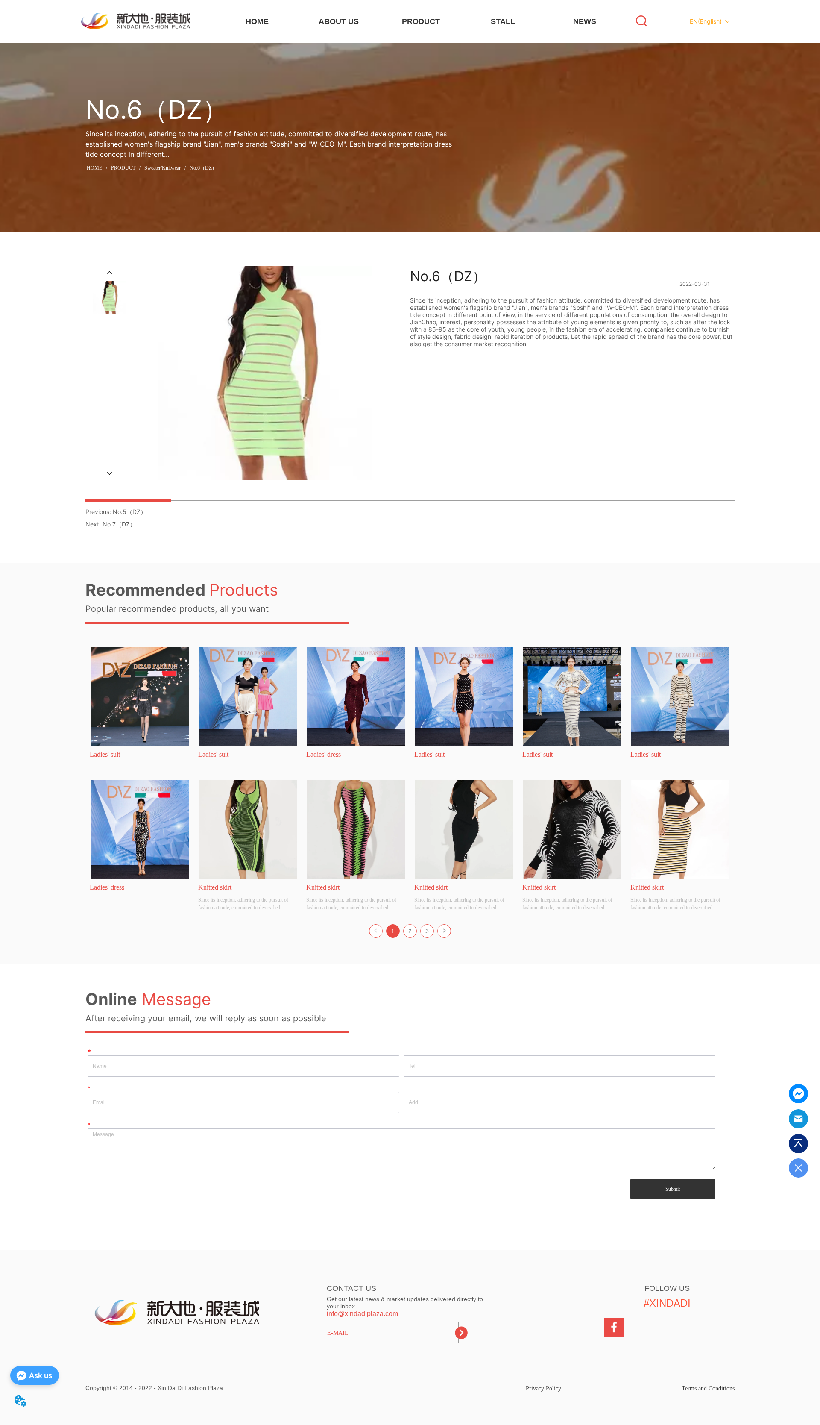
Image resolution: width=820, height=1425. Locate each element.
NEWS (584, 21)
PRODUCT (421, 21)
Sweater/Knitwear (162, 168)
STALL (503, 21)
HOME (257, 21)
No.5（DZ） (129, 511)
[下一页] (444, 931)
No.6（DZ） (203, 168)
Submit (672, 1189)
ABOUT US (339, 21)
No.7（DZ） (119, 524)
